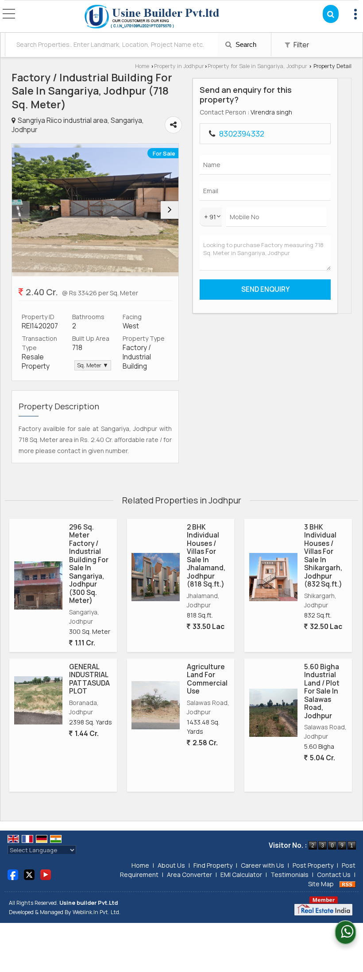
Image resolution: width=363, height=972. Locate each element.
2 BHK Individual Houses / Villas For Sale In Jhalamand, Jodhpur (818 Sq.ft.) (206, 555)
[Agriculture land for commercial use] (155, 705)
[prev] (21, 210)
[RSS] (347, 884)
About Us (171, 865)
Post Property (313, 865)
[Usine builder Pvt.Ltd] (152, 17)
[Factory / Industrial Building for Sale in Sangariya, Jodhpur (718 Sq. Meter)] (95, 210)
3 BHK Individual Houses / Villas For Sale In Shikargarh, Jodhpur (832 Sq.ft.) (323, 555)
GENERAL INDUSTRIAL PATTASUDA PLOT (89, 679)
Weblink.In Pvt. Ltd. (96, 912)
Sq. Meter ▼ (92, 365)
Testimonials (289, 874)
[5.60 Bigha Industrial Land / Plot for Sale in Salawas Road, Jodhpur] (273, 713)
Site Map (321, 884)
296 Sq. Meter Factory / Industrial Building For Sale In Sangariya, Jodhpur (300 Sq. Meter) (88, 563)
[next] (169, 210)
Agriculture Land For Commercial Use (207, 679)
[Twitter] (29, 874)
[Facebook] (13, 874)
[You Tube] (45, 874)
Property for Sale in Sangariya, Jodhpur (257, 66)
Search (245, 44)
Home (142, 66)
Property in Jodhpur (179, 66)
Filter (300, 45)
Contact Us (334, 874)
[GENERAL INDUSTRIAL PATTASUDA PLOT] (38, 700)
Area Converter (189, 874)
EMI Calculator (241, 874)
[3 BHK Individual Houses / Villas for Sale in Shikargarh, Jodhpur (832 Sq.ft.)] (273, 577)
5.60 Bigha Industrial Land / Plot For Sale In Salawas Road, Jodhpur (322, 691)
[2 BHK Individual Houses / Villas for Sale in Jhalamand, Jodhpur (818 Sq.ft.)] (155, 577)
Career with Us (262, 865)
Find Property (212, 865)
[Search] (331, 14)
